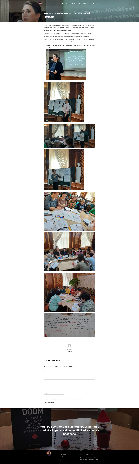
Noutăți (62, 3)
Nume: (45, 382)
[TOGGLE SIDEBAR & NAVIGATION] (100, 3)
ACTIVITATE (58, 19)
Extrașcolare (86, 3)
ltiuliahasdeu (47, 19)
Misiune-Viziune (63, 454)
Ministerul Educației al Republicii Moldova (88, 452)
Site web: (45, 393)
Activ (54, 19)
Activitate (68, 3)
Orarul (79, 3)
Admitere (74, 3)
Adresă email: (46, 387)
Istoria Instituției (63, 452)
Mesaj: (45, 369)
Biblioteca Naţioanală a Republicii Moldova (89, 459)
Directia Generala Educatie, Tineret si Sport (89, 457)
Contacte (94, 3)
